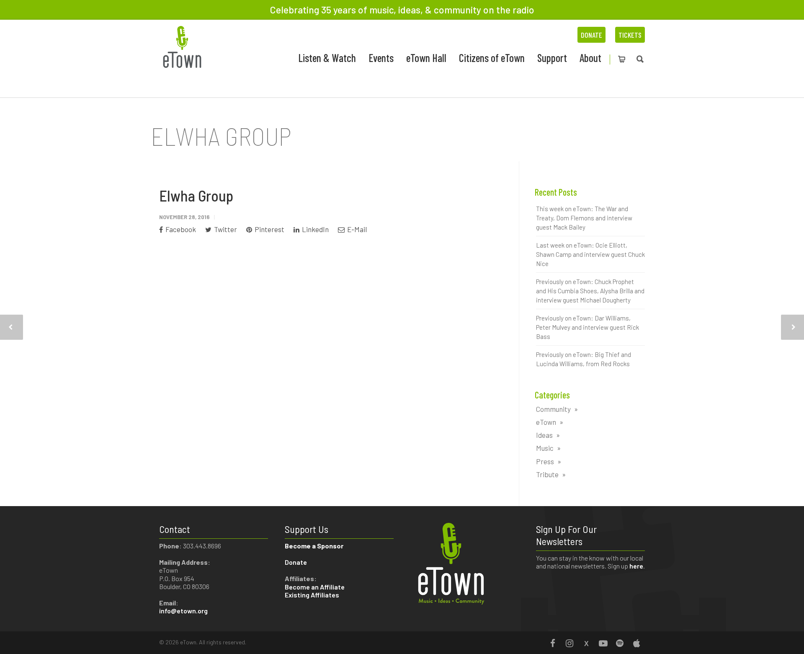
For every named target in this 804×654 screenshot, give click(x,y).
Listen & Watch (327, 57)
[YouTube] (603, 643)
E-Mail (356, 229)
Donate (591, 35)
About (590, 57)
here (636, 566)
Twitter (225, 229)
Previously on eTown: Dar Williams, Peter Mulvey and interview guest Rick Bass (587, 327)
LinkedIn (315, 229)
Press (545, 461)
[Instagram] (569, 643)
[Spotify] (619, 643)
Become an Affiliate (315, 587)
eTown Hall (426, 57)
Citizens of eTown (492, 57)
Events (381, 57)
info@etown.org (183, 611)
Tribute (547, 474)
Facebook (180, 229)
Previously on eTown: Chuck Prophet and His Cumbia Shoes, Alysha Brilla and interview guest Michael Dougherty (590, 291)
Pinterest (268, 229)
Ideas (544, 435)
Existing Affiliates (312, 595)
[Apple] (636, 643)
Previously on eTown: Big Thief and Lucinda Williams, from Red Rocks (583, 359)
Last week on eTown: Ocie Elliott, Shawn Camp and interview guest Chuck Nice (590, 254)
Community (553, 409)
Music (545, 448)
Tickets (630, 35)
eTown (546, 422)
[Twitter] (586, 643)
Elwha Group (196, 195)
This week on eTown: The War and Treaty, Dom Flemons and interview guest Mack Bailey (584, 218)
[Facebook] (552, 643)
